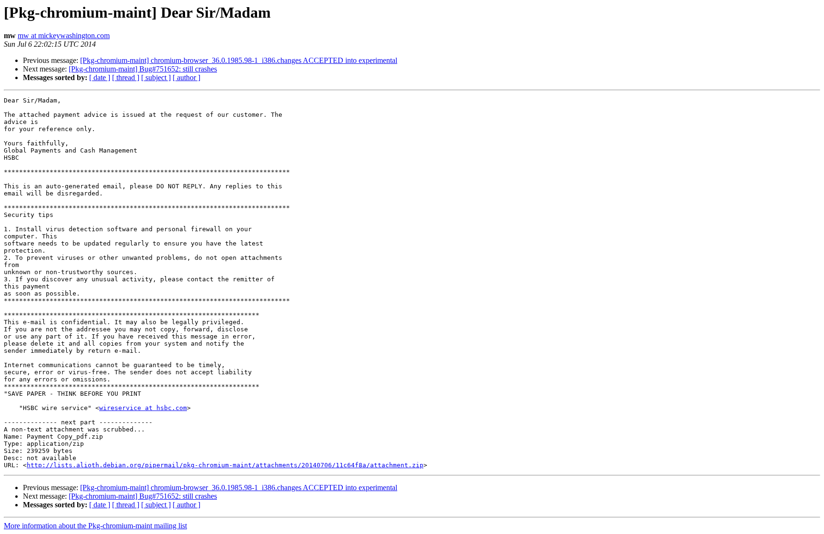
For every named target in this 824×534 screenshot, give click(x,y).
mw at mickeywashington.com (64, 35)
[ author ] (186, 77)
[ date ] (99, 77)
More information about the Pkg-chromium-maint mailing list (95, 526)
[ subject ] (156, 77)
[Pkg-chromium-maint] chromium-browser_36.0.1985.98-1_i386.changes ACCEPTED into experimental (238, 60)
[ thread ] (125, 77)
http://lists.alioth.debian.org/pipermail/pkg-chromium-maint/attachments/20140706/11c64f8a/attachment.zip (225, 465)
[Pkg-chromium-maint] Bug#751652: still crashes (143, 69)
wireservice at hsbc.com (143, 407)
